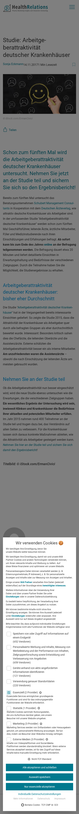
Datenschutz (43, 798)
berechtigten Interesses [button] (54, 585)
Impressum (60, 798)
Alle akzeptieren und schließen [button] (40, 767)
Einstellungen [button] (12, 596)
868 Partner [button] (26, 582)
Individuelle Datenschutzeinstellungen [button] (39, 794)
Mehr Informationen (23, 798)
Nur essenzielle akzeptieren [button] (39, 786)
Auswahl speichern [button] (39, 777)
